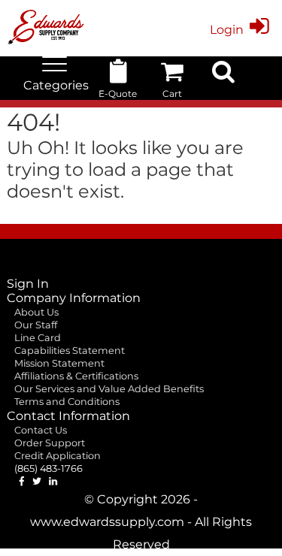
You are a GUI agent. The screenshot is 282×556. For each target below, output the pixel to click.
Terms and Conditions (67, 401)
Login (227, 30)
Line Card (37, 337)
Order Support (49, 443)
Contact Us (40, 430)
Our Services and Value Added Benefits (109, 388)
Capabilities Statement (69, 350)
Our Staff (35, 325)
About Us (36, 312)
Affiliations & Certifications (76, 376)
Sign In (28, 283)
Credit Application (57, 455)
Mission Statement (59, 363)
